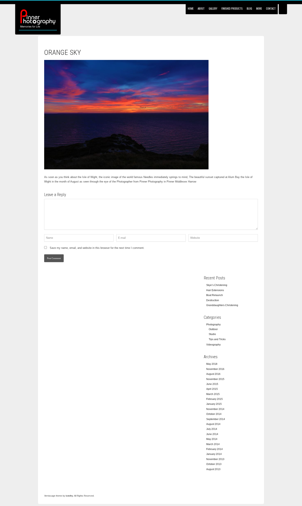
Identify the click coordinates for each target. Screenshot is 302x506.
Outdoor (213, 329)
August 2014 (213, 424)
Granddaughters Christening (222, 305)
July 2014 (211, 429)
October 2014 (213, 414)
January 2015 (214, 404)
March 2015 (213, 394)
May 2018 (211, 364)
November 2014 (215, 409)
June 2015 (212, 384)
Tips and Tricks (217, 339)
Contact (271, 8)
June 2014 (212, 434)
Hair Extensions (215, 290)
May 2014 (211, 439)
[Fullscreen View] (283, 7)
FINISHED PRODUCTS (232, 8)
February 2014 (214, 449)
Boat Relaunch (214, 295)
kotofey (69, 496)
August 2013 (213, 469)
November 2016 (215, 369)
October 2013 (213, 464)
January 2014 (214, 454)
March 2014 (213, 444)
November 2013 (215, 459)
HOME (191, 8)
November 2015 (215, 379)
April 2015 (212, 389)
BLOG (249, 8)
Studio (212, 334)
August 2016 (213, 374)
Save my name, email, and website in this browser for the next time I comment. (97, 247)
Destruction (212, 300)
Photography (213, 324)
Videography (213, 344)
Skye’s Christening (216, 285)
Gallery (213, 8)
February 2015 (214, 399)
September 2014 (215, 419)
